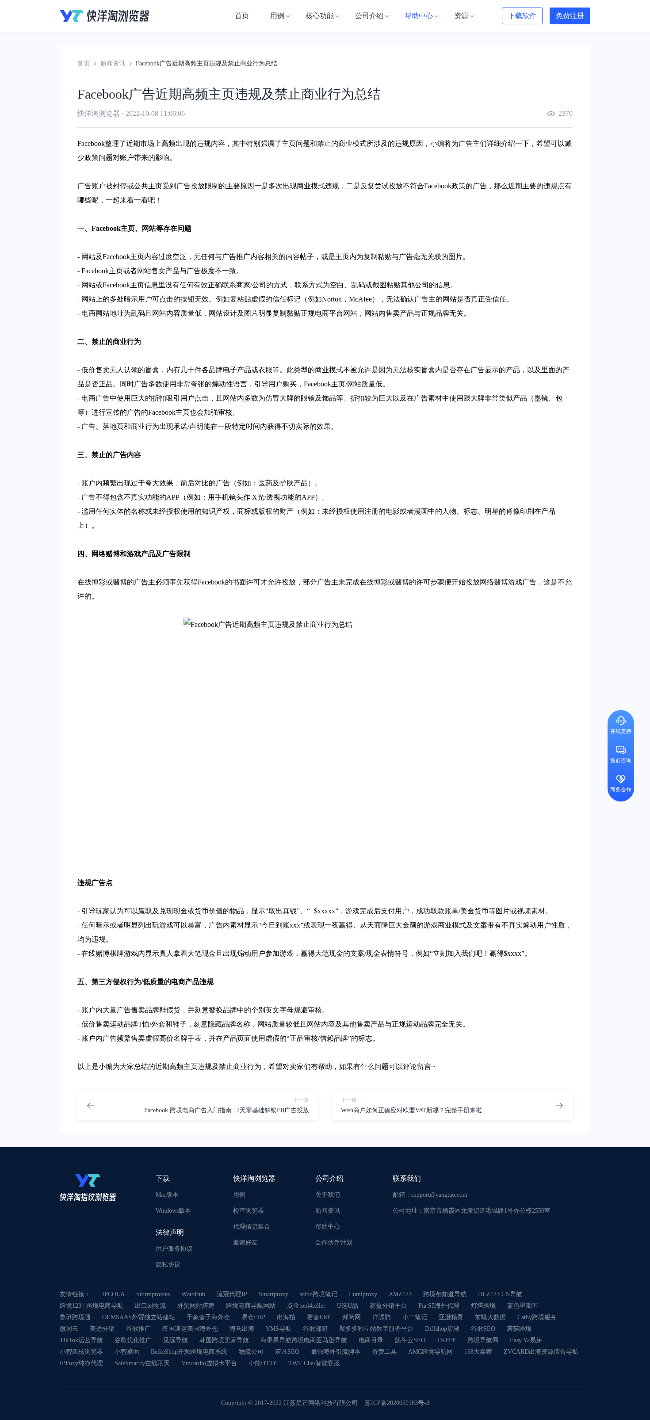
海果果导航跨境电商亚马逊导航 (303, 1340)
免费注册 (570, 15)
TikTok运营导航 (81, 1340)
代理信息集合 (251, 1226)
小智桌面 (127, 1351)
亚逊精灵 (451, 1317)
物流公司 (251, 1351)
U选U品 (347, 1305)
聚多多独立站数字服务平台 (376, 1328)
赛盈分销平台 (388, 1305)
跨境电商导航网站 (250, 1305)
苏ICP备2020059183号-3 (397, 1403)
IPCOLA (113, 1294)
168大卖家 (478, 1351)
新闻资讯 (112, 63)
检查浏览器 (248, 1210)
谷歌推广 (138, 1328)
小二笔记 (414, 1317)
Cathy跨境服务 (537, 1317)
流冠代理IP (232, 1294)
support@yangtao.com (439, 1194)
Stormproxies (153, 1294)
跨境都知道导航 (444, 1294)
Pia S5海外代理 (438, 1305)
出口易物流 (150, 1305)
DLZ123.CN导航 (500, 1294)
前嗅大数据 (490, 1317)
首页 (83, 63)
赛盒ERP (319, 1317)
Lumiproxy (363, 1294)
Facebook (91, 143)
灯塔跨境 (483, 1305)
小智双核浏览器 (81, 1351)
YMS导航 (278, 1328)
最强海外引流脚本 (335, 1351)
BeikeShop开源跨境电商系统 (189, 1351)
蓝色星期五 (522, 1305)
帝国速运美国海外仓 (190, 1328)
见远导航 (175, 1340)
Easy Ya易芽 (526, 1340)
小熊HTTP (263, 1363)
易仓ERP (253, 1317)
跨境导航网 (482, 1340)
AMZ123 (400, 1294)
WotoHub (193, 1294)
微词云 (69, 1328)
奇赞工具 (384, 1351)
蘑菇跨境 (519, 1328)
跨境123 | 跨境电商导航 (91, 1305)
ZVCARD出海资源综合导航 (541, 1351)
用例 (239, 1194)
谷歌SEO (483, 1328)
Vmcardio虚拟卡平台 (209, 1363)
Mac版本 (167, 1194)
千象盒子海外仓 (208, 1317)
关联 (434, 256)
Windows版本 (173, 1210)
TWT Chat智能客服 (314, 1363)
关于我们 (327, 1194)
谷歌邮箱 (315, 1328)
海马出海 (241, 1328)
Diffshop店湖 (442, 1328)
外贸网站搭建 (195, 1305)
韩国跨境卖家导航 (224, 1340)
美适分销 (102, 1328)
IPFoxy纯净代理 (81, 1363)
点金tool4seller (306, 1305)
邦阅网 (351, 1317)
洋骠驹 (381, 1317)
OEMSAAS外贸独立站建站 (138, 1317)
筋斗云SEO (410, 1340)
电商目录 (371, 1340)
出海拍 (286, 1317)
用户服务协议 (174, 1248)
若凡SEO (287, 1351)
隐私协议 (168, 1264)
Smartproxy (273, 1294)
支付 (388, 911)
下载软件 (522, 15)
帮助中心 (327, 1226)
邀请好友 (245, 1242)
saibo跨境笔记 (318, 1294)
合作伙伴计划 (333, 1242)
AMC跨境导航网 (430, 1351)
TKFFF (446, 1340)
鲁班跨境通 (75, 1317)
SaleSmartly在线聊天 (142, 1363)
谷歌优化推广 (133, 1340)
